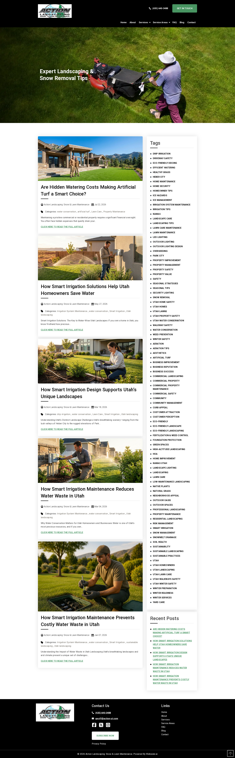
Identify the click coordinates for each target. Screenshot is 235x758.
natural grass (162, 491)
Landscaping (160, 472)
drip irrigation (63, 414)
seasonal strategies (165, 283)
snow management (164, 532)
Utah (156, 560)
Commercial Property (166, 381)
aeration (158, 343)
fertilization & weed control (170, 435)
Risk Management (163, 523)
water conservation (66, 211)
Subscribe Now (105, 735)
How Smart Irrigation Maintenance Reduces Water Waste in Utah (170, 668)
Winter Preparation (165, 588)
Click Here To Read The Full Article (62, 226)
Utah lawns (160, 311)
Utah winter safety (164, 583)
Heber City (159, 177)
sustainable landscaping (168, 551)
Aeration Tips (161, 348)
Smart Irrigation (117, 311)
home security (161, 186)
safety (157, 279)
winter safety (161, 339)
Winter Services (162, 597)
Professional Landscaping (169, 509)
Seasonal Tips (161, 288)
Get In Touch (184, 8)
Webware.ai (151, 754)
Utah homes (160, 306)
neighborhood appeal (166, 495)
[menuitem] (123, 22)
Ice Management (162, 200)
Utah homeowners (164, 565)
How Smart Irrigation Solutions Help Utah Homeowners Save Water (172, 644)
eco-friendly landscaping (168, 430)
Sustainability (161, 546)
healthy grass (161, 172)
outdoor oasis (162, 500)
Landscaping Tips (163, 223)
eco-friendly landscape (167, 426)
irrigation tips (161, 209)
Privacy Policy (99, 743)
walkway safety (162, 325)
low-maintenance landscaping (171, 481)
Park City (158, 255)
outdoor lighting (163, 241)
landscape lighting (164, 468)
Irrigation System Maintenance (72, 311)
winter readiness (163, 593)
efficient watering (164, 167)
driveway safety (162, 158)
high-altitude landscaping (169, 449)
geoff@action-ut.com (106, 718)
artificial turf (84, 211)
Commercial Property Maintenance (166, 387)
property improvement (167, 260)
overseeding (160, 251)
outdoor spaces (163, 505)
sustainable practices (166, 556)
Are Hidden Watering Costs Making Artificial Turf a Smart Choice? (171, 632)
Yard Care (159, 602)
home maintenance (164, 181)
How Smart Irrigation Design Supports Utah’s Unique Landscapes (170, 656)
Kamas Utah (160, 463)
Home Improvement (164, 458)
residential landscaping (168, 519)
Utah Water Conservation (168, 320)
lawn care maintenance (167, 228)
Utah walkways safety (166, 579)
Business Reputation (165, 367)
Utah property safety (166, 316)
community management (167, 403)
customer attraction (166, 412)
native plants (161, 486)
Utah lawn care (162, 574)
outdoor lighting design (168, 246)
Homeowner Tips (162, 191)
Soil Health (160, 542)
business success (163, 371)
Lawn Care (96, 211)
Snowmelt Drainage (164, 537)
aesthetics (159, 353)
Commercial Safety (164, 393)
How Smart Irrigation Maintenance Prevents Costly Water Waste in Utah (171, 679)
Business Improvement (166, 362)
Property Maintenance (114, 211)
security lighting (163, 292)
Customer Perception (166, 417)
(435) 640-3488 (160, 8)
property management (166, 265)
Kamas (157, 214)
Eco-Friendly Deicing (165, 163)
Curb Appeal (160, 407)
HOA (155, 454)
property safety (163, 269)
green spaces (161, 444)
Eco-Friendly (160, 421)
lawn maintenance (164, 232)
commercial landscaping (168, 376)
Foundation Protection (167, 440)
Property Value (162, 274)
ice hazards (160, 195)
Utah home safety (164, 302)
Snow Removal (161, 297)
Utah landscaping (129, 414)
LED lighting (160, 237)
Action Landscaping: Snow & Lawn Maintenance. (109, 754)
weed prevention (163, 334)
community (159, 398)
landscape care (162, 218)
